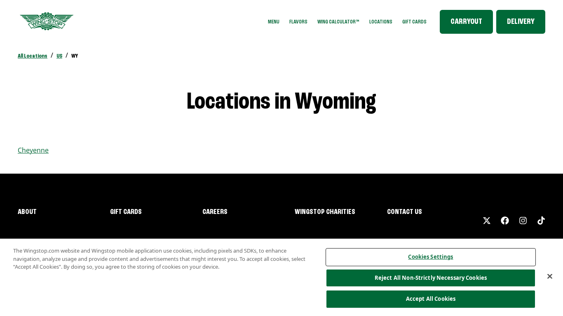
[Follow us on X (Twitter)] (487, 220)
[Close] (550, 276)
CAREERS (215, 212)
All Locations (32, 56)
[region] (281, 277)
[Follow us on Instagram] (523, 220)
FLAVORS (298, 22)
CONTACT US (404, 212)
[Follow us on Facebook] (505, 220)
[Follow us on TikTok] (541, 220)
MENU (273, 22)
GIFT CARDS (414, 22)
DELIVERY (521, 22)
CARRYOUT (466, 22)
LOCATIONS (380, 22)
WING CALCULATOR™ (338, 22)
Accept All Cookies (430, 298)
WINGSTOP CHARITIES (325, 212)
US (59, 56)
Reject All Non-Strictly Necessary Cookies (431, 277)
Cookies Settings (430, 256)
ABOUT (27, 212)
